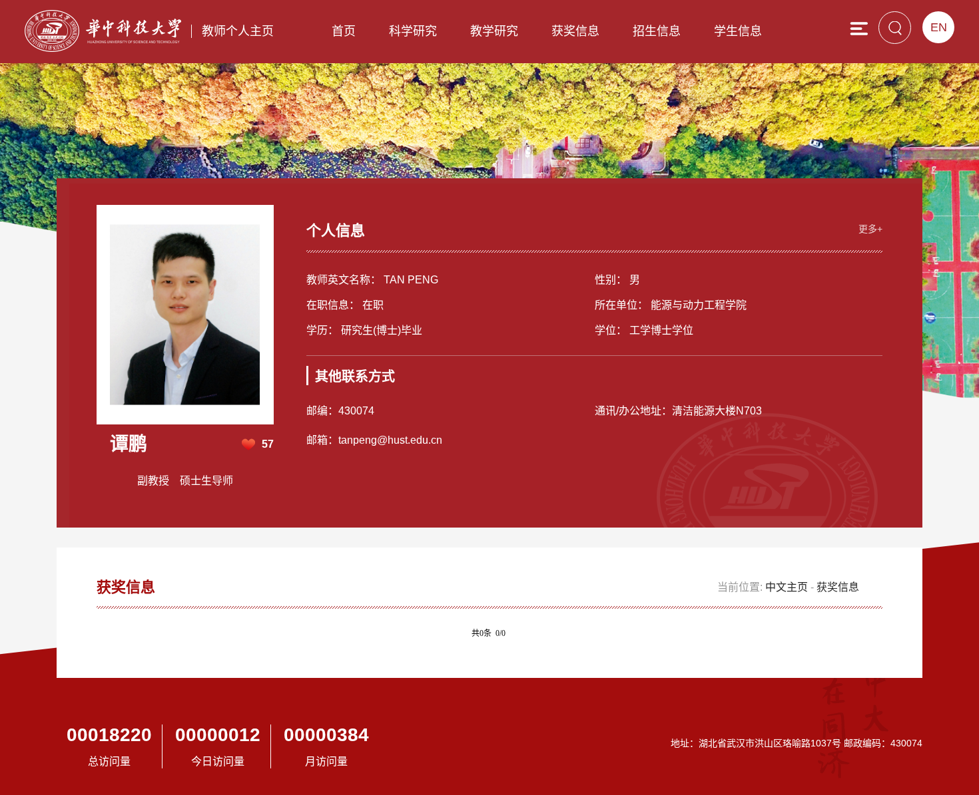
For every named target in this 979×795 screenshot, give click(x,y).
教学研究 (494, 31)
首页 (344, 31)
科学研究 (413, 31)
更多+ (870, 229)
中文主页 (786, 587)
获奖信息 (575, 31)
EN (938, 27)
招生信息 (657, 31)
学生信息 (738, 31)
